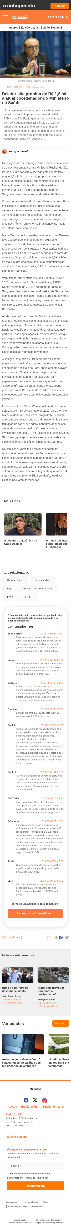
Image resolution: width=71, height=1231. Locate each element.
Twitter (67, 937)
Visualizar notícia (15, 515)
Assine (46, 1202)
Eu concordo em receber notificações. (30, 1173)
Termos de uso (38, 1207)
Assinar (60, 5)
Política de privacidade (17, 1207)
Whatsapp (49, 937)
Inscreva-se (35, 1186)
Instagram (55, 937)
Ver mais (59, 1023)
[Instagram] (45, 1101)
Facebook (61, 937)
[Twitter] (35, 1101)
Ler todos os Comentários (34, 913)
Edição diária (29, 27)
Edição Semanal (51, 27)
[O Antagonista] (19, 6)
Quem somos (11, 1202)
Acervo (13, 27)
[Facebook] (26, 1101)
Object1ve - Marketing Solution (50, 1223)
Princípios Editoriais (30, 1202)
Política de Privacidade (36, 1177)
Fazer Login (56, 17)
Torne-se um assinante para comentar (34, 903)
